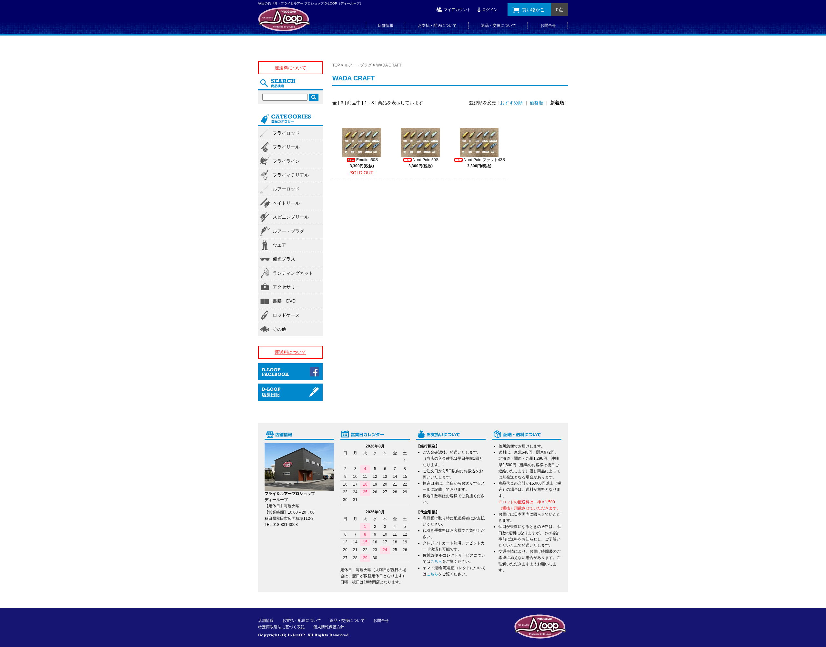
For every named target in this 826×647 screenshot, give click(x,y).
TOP (336, 65)
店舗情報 (385, 25)
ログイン (490, 9)
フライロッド (286, 133)
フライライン (286, 161)
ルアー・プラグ (358, 65)
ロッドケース (286, 315)
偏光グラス (284, 259)
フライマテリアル (291, 175)
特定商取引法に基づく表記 (281, 627)
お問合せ (548, 25)
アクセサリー (286, 287)
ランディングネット (293, 273)
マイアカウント (457, 9)
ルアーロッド (286, 188)
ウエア (279, 245)
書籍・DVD (284, 300)
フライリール (286, 146)
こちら (436, 561)
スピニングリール (291, 217)
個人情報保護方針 (328, 627)
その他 (279, 329)
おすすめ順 (511, 102)
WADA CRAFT (388, 65)
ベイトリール (286, 203)
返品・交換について (498, 25)
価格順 (536, 102)
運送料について (290, 67)
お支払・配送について (437, 25)
